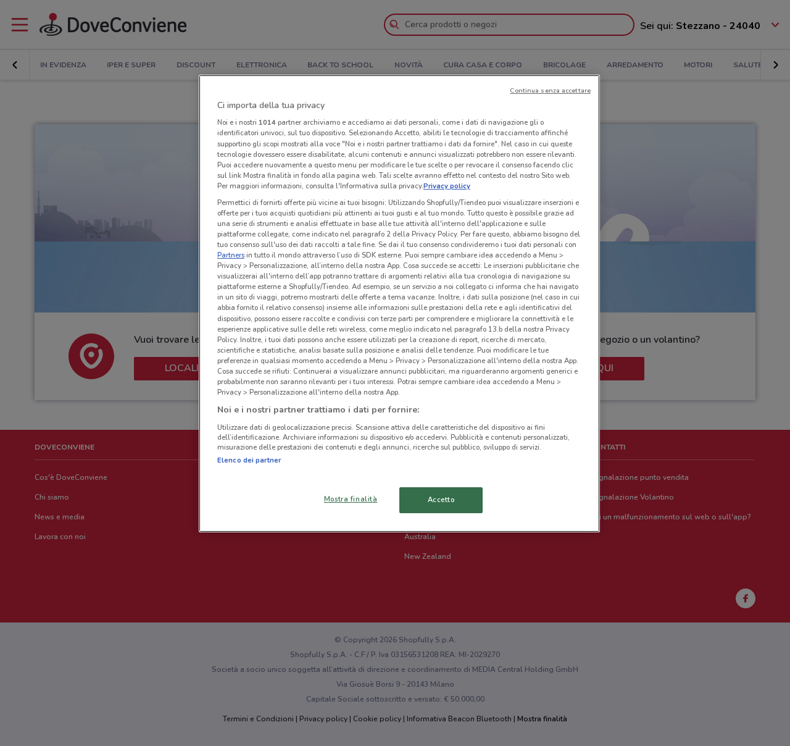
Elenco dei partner (249, 460)
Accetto (441, 500)
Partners (230, 255)
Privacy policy (446, 186)
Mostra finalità (351, 499)
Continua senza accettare (550, 90)
